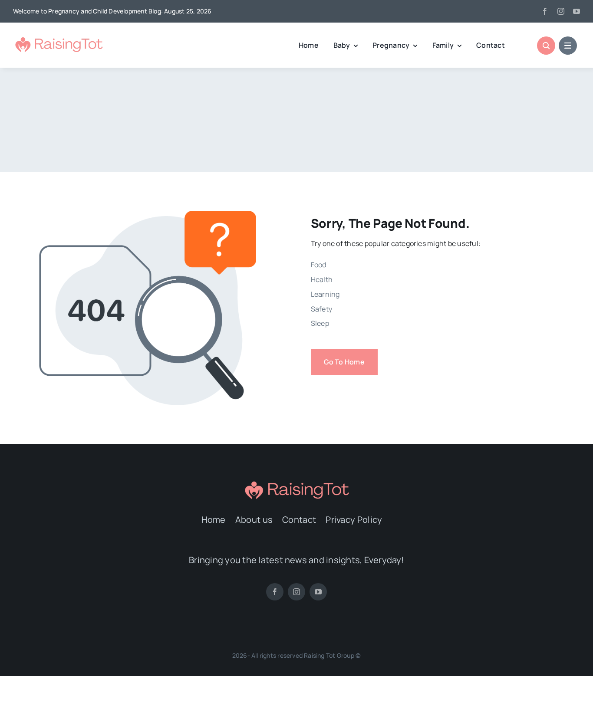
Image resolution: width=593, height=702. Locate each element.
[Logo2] (58, 38)
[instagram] (560, 11)
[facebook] (544, 11)
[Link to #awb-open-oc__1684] (568, 45)
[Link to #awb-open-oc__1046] (546, 45)
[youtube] (576, 11)
